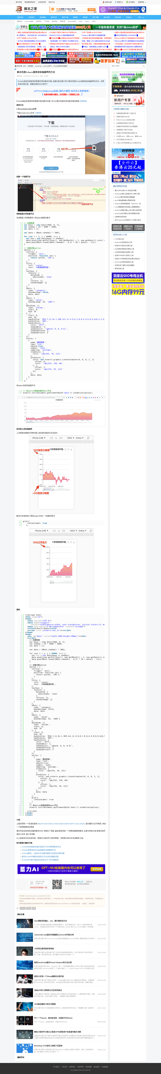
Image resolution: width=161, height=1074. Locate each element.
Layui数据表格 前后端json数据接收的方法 (129, 207)
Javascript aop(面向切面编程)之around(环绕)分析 (54, 935)
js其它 (94, 21)
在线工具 (52, 2)
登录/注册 (108, 2)
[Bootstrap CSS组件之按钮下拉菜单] (24, 1048)
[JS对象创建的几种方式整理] (24, 1006)
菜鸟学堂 (19, 2)
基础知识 (19, 21)
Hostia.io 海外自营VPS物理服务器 (93, 35)
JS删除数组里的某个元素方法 (126, 113)
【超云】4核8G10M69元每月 (60, 47)
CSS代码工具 (119, 239)
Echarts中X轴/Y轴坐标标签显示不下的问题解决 (40, 860)
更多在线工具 (119, 268)
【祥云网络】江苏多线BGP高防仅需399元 (129, 44)
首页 (24, 66)
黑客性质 (62, 21)
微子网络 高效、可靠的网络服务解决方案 (96, 44)
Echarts (22, 908)
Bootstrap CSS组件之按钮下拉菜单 (48, 1046)
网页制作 (31, 17)
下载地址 (38, 113)
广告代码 (46, 21)
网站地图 (89, 1067)
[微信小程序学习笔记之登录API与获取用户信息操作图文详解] (24, 1034)
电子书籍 (95, 17)
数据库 (75, 17)
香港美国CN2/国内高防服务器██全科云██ (31, 49)
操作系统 (107, 17)
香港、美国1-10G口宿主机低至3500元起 (96, 41)
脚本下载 (65, 17)
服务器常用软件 (30, 2)
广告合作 (64, 1067)
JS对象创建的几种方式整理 (45, 1004)
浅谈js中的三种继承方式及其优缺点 (48, 990)
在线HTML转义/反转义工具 (124, 255)
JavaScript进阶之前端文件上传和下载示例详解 (130, 194)
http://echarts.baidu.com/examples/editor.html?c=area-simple (61, 824)
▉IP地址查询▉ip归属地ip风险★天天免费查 (64, 38)
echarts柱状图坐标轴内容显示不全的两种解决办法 (41, 847)
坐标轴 (29, 908)
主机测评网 (42, 2)
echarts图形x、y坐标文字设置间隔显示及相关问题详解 (43, 853)
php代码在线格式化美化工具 (124, 249)
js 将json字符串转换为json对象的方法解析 (130, 143)
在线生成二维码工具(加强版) (124, 265)
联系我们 (72, 1067)
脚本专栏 (54, 17)
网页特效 (54, 21)
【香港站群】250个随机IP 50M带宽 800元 (64, 41)
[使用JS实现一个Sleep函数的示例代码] (24, 979)
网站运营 (118, 17)
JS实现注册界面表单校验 (44, 949)
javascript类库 (29, 21)
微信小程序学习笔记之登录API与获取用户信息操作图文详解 (57, 1032)
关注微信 (132, 2)
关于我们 (56, 1067)
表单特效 (38, 21)
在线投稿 (105, 1067)
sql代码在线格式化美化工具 (124, 252)
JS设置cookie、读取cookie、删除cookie (129, 136)
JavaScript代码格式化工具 (123, 242)
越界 (34, 908)
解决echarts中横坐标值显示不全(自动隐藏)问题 (40, 857)
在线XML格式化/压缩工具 (124, 245)
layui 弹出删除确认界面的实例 (125, 200)
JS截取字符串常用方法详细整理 (127, 126)
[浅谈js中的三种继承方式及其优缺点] (24, 993)
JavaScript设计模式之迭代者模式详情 (127, 213)
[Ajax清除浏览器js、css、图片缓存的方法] (24, 923)
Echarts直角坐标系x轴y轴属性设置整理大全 (39, 850)
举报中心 (120, 2)
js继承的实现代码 (121, 217)
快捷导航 (141, 2)
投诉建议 (97, 1067)
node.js (87, 21)
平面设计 (129, 17)
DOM (80, 21)
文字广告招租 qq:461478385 (92, 32)
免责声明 (80, 1067)
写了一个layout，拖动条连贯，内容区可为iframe (53, 1018)
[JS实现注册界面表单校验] (24, 951)
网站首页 (20, 17)
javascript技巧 (72, 21)
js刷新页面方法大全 (122, 116)
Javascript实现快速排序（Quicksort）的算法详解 (131, 203)
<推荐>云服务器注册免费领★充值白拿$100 (32, 32)
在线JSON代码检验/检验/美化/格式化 (127, 259)
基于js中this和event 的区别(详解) (126, 190)
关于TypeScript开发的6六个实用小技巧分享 (129, 220)
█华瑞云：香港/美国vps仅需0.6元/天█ (95, 47)
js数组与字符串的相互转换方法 (126, 133)
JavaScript (38, 66)
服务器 (85, 17)
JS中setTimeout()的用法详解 (125, 120)
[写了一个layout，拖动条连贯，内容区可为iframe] (24, 1020)
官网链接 (83, 101)
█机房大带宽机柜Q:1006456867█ (126, 35)
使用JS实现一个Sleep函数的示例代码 (49, 976)
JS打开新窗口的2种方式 (124, 139)
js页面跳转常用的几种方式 (125, 123)
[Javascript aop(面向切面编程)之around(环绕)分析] (24, 937)
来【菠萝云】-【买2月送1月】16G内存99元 (32, 35)
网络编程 (43, 17)
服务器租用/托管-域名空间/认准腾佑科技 (128, 47)
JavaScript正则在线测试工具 (124, 262)
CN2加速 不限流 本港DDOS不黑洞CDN (63, 32)
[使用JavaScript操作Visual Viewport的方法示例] (24, 965)
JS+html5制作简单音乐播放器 (125, 197)
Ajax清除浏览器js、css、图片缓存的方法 (50, 921)
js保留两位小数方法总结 (124, 130)
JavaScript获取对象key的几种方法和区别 (128, 210)
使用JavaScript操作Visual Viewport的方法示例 (53, 962)
